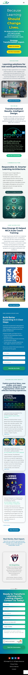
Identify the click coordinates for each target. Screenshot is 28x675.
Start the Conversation (14, 51)
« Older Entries (6, 525)
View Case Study (14, 305)
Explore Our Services (14, 46)
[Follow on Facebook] (15, 658)
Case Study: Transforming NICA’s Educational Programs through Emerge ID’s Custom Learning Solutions (13, 450)
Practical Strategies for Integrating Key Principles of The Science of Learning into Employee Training (13, 499)
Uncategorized (16, 503)
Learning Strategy (8, 503)
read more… (7, 434)
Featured (6, 417)
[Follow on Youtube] (9, 658)
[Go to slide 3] (13, 588)
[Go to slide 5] (15, 588)
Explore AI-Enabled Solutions (14, 192)
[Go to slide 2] (12, 588)
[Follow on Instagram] (18, 658)
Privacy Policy (14, 664)
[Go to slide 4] (14, 588)
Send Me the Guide (14, 368)
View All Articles (14, 529)
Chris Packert (9, 415)
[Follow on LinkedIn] (12, 658)
